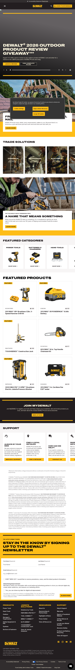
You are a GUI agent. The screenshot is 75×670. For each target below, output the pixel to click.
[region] (37, 161)
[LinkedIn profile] (70, 641)
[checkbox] (4, 579)
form (9, 595)
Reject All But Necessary (40, 108)
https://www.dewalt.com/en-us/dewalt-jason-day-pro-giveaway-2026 (27, 517)
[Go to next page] (66, 70)
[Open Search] (51, 6)
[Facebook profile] (58, 641)
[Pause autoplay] (70, 70)
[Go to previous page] (4, 70)
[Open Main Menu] (5, 6)
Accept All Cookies (39, 114)
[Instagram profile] (62, 641)
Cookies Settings (19, 108)
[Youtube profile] (66, 641)
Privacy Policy (29, 593)
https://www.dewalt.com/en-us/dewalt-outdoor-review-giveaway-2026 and (32, 497)
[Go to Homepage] (37, 6)
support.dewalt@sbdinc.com (26, 595)
